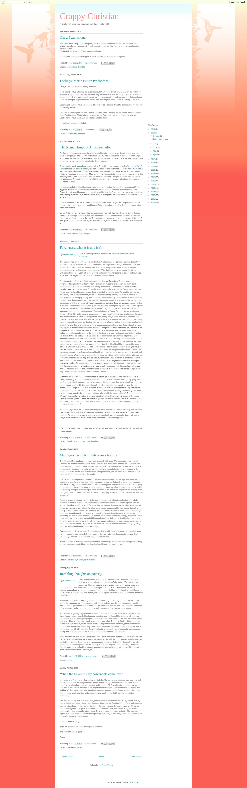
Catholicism (71, 560)
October (156, 136)
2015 (153, 166)
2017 (153, 159)
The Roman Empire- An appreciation (85, 147)
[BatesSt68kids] (68, 580)
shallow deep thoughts (75, 67)
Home (101, 757)
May (155, 151)
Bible (68, 234)
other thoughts (92, 441)
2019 (153, 129)
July (155, 144)
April (155, 154)
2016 (153, 163)
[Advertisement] (159, 74)
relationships (89, 560)
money (82, 441)
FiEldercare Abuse (123, 253)
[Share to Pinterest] (113, 63)
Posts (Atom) (107, 765)
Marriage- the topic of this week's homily (88, 455)
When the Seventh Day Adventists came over (91, 674)
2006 (153, 199)
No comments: (91, 63)
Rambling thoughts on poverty (81, 574)
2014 (153, 170)
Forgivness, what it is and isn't (81, 247)
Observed (83, 256)
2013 (153, 173)
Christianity (71, 747)
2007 (153, 195)
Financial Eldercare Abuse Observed (93, 371)
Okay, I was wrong (73, 37)
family (75, 441)
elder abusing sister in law (73, 521)
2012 (153, 177)
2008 (153, 192)
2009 (153, 188)
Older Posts (136, 757)
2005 (153, 202)
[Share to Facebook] (110, 63)
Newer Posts (67, 757)
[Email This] (102, 63)
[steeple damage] (69, 254)
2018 (153, 133)
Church (69, 441)
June (155, 147)
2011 (153, 181)
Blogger (135, 782)
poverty (69, 660)
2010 (153, 184)
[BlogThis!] (105, 63)
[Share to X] (107, 63)
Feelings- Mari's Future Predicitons (84, 81)
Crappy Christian (89, 16)
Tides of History (81, 169)
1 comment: (90, 129)
